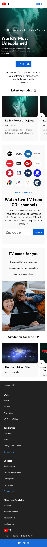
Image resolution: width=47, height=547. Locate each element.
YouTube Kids (9, 524)
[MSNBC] (9, 183)
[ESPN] (9, 163)
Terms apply (23, 83)
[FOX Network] (28, 154)
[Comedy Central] (37, 163)
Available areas (10, 466)
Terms (15, 536)
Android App (8, 413)
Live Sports (8, 433)
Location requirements (12, 472)
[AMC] (19, 163)
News (6, 440)
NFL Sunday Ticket (11, 419)
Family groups (9, 479)
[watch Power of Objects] (20, 106)
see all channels (23, 192)
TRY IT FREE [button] (23, 64)
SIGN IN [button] (39, 4)
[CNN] (28, 163)
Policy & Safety (27, 536)
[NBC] (37, 154)
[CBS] (19, 154)
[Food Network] (9, 173)
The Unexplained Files (17, 367)
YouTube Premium (11, 512)
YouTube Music (10, 518)
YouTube (7, 505)
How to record (9, 485)
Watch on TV (8, 400)
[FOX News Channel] (19, 173)
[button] (41, 117)
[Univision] (37, 173)
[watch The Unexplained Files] (20, 353)
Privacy (6, 536)
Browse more (9, 452)
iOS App (7, 407)
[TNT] (37, 183)
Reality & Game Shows (12, 446)
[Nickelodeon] (28, 183)
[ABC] (9, 154)
